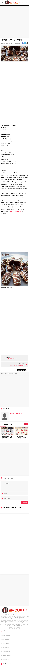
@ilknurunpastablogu (15, 211)
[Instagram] (19, 628)
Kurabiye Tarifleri (6, 655)
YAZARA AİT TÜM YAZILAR (16, 413)
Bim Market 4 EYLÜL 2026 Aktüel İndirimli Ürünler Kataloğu (21, 437)
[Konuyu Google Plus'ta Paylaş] (27, 43)
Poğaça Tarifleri (6, 651)
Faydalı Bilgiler (5, 647)
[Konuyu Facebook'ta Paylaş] (23, 43)
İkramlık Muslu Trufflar (12, 373)
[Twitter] (12, 628)
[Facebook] (10, 628)
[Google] (14, 628)
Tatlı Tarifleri (9, 43)
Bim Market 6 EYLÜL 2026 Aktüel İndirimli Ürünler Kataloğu (7, 437)
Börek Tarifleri (5, 659)
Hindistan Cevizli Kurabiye (17, 365)
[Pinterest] (17, 628)
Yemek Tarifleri (6, 635)
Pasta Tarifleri (5, 643)
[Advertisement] (14, 22)
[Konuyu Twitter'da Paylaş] (25, 43)
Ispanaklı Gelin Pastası (11, 358)
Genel (3, 43)
